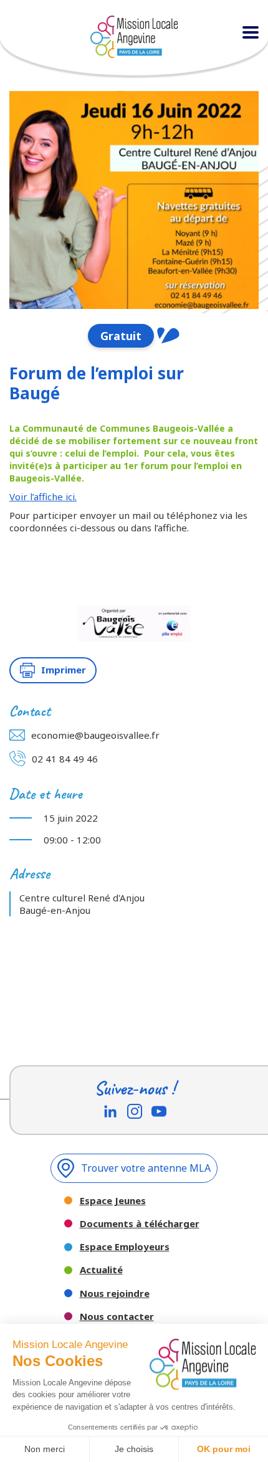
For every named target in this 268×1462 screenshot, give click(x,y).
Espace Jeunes (113, 1200)
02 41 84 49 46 (65, 758)
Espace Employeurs (125, 1246)
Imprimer (63, 669)
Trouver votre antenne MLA (146, 1168)
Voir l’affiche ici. (43, 496)
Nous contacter (117, 1316)
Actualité (101, 1270)
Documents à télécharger (139, 1223)
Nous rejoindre (115, 1293)
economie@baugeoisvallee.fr (95, 735)
